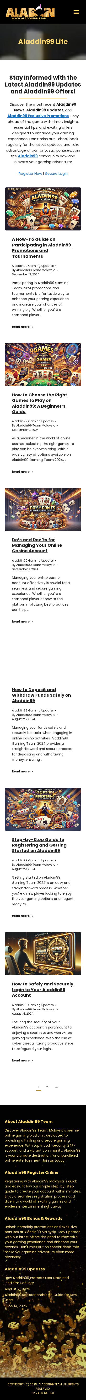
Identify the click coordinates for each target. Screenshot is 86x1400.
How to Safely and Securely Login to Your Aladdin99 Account (42, 989)
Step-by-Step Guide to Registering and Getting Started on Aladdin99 (39, 845)
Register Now (30, 173)
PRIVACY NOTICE (43, 1393)
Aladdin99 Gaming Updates (33, 266)
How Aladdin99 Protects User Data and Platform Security (37, 1280)
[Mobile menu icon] (76, 12)
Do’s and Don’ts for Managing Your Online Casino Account (37, 545)
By (33, 270)
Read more (21, 327)
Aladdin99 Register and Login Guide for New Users (41, 1297)
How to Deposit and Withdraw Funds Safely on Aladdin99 (41, 695)
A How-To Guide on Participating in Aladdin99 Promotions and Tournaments (41, 247)
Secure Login (56, 173)
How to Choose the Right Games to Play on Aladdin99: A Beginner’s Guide (39, 403)
